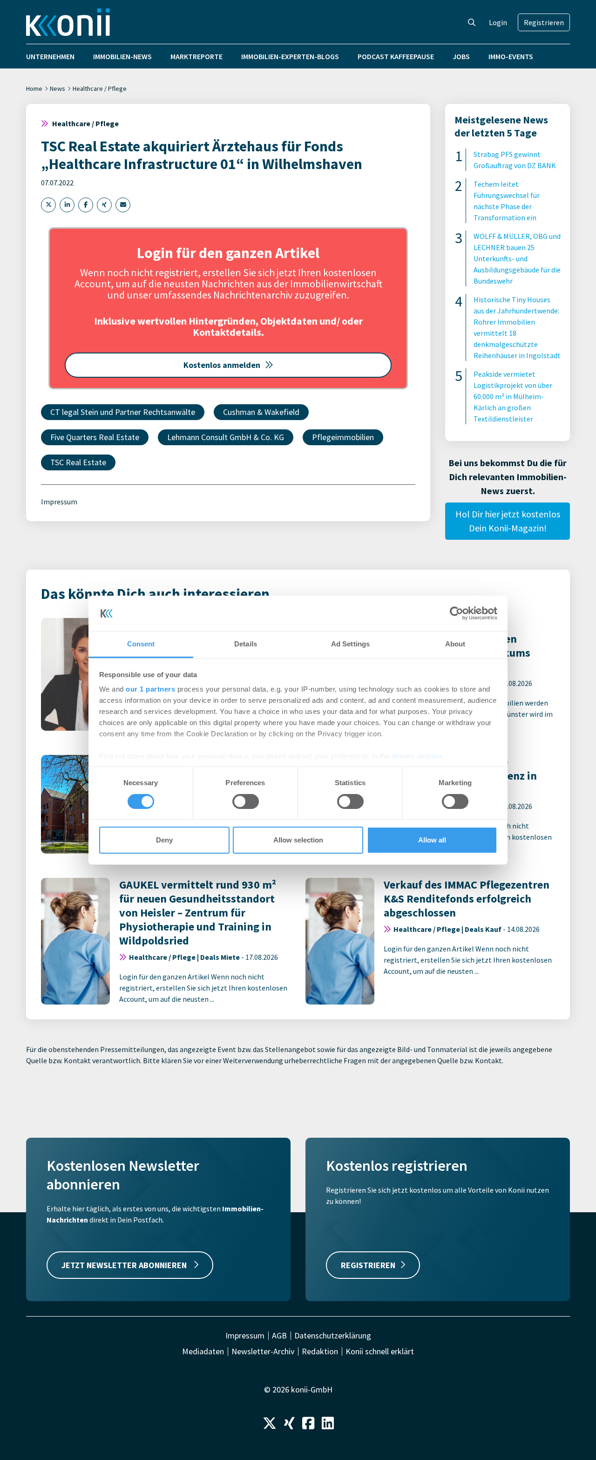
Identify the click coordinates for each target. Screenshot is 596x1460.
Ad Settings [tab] (350, 644)
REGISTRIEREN (368, 1265)
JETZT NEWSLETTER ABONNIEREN (125, 1265)
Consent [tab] (141, 644)
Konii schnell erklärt (379, 1351)
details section (417, 756)
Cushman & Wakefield (261, 412)
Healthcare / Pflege (100, 88)
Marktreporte (196, 56)
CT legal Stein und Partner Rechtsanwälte (122, 412)
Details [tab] (245, 644)
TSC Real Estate (78, 462)
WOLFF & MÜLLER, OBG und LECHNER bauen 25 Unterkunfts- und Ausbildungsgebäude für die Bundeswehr (517, 258)
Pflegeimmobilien (343, 437)
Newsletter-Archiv (262, 1351)
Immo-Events (510, 56)
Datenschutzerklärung (332, 1335)
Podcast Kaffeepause (396, 56)
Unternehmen (50, 56)
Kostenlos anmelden (221, 365)
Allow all (432, 840)
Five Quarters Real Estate (94, 437)
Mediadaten (203, 1351)
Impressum (59, 501)
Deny (164, 840)
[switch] (245, 801)
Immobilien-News (122, 56)
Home (34, 88)
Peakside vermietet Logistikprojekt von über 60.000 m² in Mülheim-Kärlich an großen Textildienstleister (513, 396)
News (57, 88)
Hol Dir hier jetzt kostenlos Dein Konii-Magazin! (507, 521)
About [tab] (455, 644)
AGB (279, 1335)
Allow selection (298, 840)
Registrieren (544, 22)
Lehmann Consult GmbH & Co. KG (225, 437)
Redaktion (320, 1351)
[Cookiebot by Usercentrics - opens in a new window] (456, 613)
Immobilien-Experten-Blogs (290, 56)
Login (498, 22)
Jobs (461, 56)
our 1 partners (150, 689)
